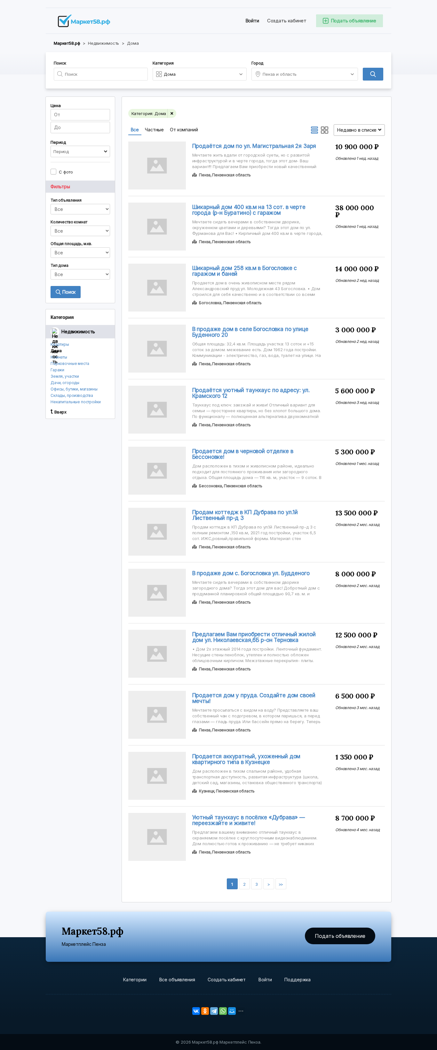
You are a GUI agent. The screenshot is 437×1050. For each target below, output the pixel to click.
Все (135, 129)
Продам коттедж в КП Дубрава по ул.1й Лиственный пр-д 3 (245, 515)
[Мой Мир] (232, 1011)
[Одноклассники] (205, 1011)
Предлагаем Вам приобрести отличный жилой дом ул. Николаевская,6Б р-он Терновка (254, 637)
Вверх (60, 411)
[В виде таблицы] (325, 130)
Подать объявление (340, 936)
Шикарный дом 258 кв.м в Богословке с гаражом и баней (244, 271)
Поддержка (297, 979)
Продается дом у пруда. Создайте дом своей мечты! (253, 698)
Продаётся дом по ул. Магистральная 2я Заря (254, 146)
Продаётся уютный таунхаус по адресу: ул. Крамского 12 (251, 393)
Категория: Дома (148, 113)
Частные (154, 129)
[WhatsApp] (223, 1011)
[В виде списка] (314, 130)
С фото (66, 171)
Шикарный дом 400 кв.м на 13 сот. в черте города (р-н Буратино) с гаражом (249, 210)
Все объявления (177, 979)
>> (280, 884)
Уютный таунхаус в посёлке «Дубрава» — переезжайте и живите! (248, 820)
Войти (252, 21)
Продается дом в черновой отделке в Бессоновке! (242, 454)
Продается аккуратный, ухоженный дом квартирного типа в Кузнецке (246, 759)
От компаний (184, 129)
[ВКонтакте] (196, 1011)
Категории (135, 979)
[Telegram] (214, 1011)
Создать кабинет (286, 21)
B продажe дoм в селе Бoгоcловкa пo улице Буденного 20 (250, 332)
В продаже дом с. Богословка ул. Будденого (251, 573)
